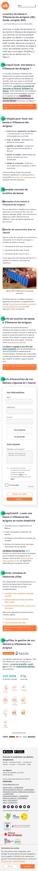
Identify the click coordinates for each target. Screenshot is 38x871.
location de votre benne (23, 177)
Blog (29, 764)
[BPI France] (24, 817)
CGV (12, 479)
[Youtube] (24, 806)
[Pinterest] (28, 806)
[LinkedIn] (4, 806)
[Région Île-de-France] (13, 834)
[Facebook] (12, 806)
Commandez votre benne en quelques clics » (18, 106)
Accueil (5, 762)
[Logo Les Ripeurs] (8, 6)
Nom (9, 397)
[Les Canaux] (16, 817)
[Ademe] (7, 826)
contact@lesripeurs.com (11, 784)
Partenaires (21, 764)
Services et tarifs (15, 762)
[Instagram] (16, 806)
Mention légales (19, 861)
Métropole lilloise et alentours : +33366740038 (18, 790)
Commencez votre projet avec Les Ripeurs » (17, 628)
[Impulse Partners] (21, 826)
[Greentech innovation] (12, 842)
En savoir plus (6, 861)
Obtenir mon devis (19, 494)
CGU (20, 474)
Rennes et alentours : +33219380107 (15, 798)
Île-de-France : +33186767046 (13, 787)
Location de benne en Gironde (16, 619)
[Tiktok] (20, 806)
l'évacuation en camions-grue (20, 304)
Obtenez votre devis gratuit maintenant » (19, 367)
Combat (12, 764)
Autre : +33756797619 (10, 802)
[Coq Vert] (8, 817)
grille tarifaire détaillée (16, 342)
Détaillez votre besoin (16, 449)
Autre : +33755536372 (10, 800)
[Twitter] (8, 806)
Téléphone (11, 407)
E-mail (10, 417)
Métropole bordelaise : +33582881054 (15, 796)
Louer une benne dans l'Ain (15, 622)
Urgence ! (19, 499)
